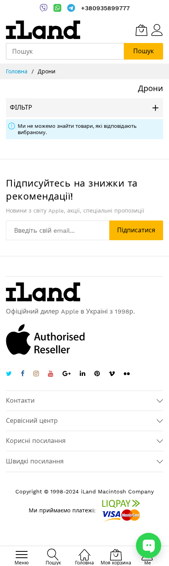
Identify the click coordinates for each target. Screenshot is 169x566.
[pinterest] (97, 374)
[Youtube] (50, 374)
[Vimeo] (112, 374)
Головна (17, 71)
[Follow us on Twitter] (9, 374)
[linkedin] (82, 374)
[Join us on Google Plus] (66, 374)
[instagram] (36, 374)
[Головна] (84, 550)
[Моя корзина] (141, 30)
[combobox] (65, 51)
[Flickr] (127, 374)
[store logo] (43, 30)
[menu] (22, 554)
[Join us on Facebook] (22, 374)
